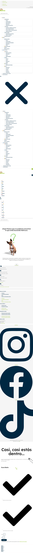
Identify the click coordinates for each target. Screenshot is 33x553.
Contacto (3, 293)
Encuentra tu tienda (4, 2)
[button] (16, 92)
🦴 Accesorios (6, 26)
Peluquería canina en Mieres (6, 314)
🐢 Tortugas (5, 63)
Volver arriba (16, 265)
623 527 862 (3, 323)
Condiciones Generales (5, 294)
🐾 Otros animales (5, 142)
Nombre (2, 534)
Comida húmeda (8, 41)
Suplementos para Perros (9, 25)
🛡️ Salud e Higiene (6, 32)
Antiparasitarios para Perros (10, 33)
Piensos (7, 20)
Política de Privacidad (23, 541)
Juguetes (5, 47)
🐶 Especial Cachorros (7, 36)
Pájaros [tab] (2, 548)
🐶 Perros (3, 17)
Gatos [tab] (2, 546)
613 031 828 (1, 282)
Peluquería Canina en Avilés (6, 313)
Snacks (7, 55)
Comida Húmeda (8, 21)
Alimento (7, 151)
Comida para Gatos (7, 131)
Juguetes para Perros (9, 31)
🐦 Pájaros (5, 57)
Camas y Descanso (6, 48)
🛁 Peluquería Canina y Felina (6, 73)
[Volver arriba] (16, 264)
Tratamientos (7, 72)
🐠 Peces (5, 66)
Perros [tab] (2, 545)
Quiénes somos (4, 1)
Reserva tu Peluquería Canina (6, 296)
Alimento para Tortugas (9, 157)
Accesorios (7, 68)
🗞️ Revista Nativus (4, 74)
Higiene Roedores (8, 56)
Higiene (7, 62)
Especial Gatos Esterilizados (10, 42)
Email (2, 537)
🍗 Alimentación (6, 19)
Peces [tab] (2, 547)
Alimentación (7, 67)
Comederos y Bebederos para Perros (11, 27)
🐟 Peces (2, 188)
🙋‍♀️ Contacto (3, 195)
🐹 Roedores (6, 51)
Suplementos (7, 61)
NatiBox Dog (7, 117)
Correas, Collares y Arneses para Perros (11, 123)
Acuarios (7, 69)
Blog (2, 295)
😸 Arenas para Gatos (7, 46)
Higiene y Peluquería (9, 128)
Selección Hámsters (8, 52)
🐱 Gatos (3, 37)
